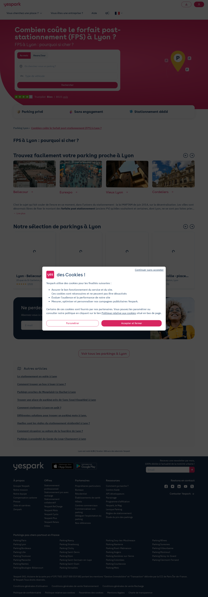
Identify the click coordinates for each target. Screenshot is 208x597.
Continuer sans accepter (149, 269)
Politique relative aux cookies (119, 313)
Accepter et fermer (131, 323)
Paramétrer (72, 323)
